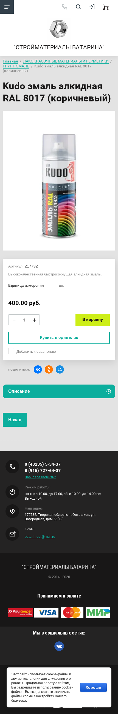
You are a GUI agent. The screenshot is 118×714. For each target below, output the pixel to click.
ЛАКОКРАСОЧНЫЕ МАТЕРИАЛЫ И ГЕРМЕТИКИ (66, 61)
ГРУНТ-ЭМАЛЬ (16, 66)
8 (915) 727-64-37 (43, 470)
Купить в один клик (59, 337)
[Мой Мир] (60, 369)
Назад (14, 419)
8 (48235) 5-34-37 (43, 464)
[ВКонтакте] (38, 369)
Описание (19, 391)
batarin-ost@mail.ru (40, 536)
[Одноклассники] (49, 369)
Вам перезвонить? (40, 477)
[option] (59, 181)
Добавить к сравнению (36, 351)
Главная (10, 61)
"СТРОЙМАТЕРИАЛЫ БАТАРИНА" (59, 47)
